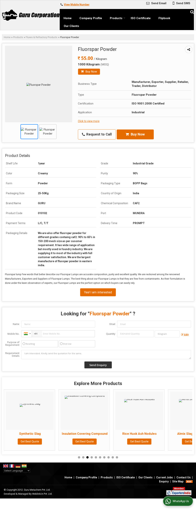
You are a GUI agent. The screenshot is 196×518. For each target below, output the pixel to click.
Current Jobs (164, 477)
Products (116, 18)
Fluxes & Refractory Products (41, 37)
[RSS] (189, 481)
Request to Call (98, 134)
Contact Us (183, 477)
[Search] (191, 11)
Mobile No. (13, 333)
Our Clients (71, 26)
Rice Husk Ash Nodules (101, 434)
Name (16, 324)
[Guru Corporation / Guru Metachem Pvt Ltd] (31, 15)
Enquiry (164, 481)
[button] (77, 4)
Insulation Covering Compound (46, 434)
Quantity (110, 333)
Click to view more (89, 121)
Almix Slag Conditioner (155, 434)
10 (117, 457)
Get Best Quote (46, 441)
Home (68, 18)
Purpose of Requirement (12, 343)
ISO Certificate (141, 18)
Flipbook (164, 18)
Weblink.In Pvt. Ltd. (42, 493)
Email (112, 324)
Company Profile (90, 18)
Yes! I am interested (98, 292)
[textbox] (167, 333)
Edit (186, 334)
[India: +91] (26, 333)
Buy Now (91, 71)
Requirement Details (12, 354)
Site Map (177, 481)
